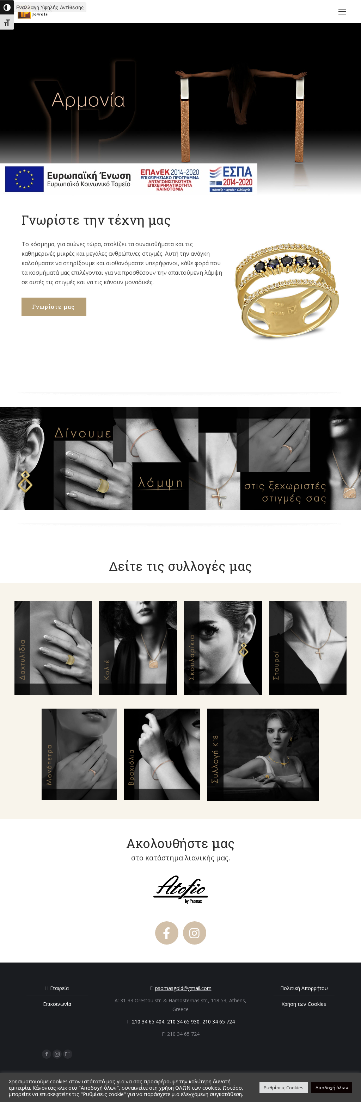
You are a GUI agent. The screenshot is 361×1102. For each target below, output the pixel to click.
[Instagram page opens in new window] (57, 1054)
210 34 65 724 (218, 1021)
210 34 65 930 (183, 1021)
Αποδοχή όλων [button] (332, 1087)
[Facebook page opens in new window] (46, 1054)
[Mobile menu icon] (342, 11)
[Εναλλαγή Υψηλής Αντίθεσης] (7, 7)
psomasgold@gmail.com (183, 988)
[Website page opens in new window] (67, 1054)
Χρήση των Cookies (304, 1004)
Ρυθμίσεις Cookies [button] (284, 1087)
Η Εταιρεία (57, 988)
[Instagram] (194, 933)
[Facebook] (166, 933)
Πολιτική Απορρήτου (304, 988)
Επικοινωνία (57, 1004)
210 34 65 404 (148, 1021)
